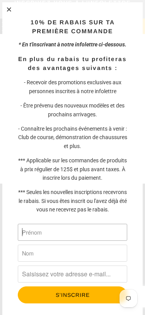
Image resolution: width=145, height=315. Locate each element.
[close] (9, 9)
